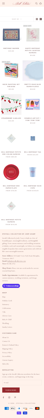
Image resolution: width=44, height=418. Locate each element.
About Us (5, 337)
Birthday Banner (11, 48)
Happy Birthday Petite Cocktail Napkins (33, 50)
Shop (3, 297)
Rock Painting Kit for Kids (11, 85)
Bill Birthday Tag (32, 152)
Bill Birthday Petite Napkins (11, 221)
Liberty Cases (7, 316)
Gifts (4, 312)
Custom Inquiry (7, 360)
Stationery (5, 304)
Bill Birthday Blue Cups (33, 187)
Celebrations (6, 308)
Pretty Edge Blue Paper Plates (32, 85)
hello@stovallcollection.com (16, 261)
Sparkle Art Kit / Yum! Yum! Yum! (32, 119)
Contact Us (6, 341)
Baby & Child (7, 319)
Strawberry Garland (11, 118)
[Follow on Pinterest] (15, 397)
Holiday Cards (7, 301)
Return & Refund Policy (10, 345)
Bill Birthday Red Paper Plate (11, 187)
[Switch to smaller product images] (41, 19)
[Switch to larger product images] (37, 19)
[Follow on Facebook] (3, 397)
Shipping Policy (7, 349)
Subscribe (5, 364)
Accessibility (6, 356)
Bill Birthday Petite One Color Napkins (11, 153)
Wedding (5, 323)
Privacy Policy (7, 352)
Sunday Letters (7, 327)
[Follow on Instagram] (9, 397)
